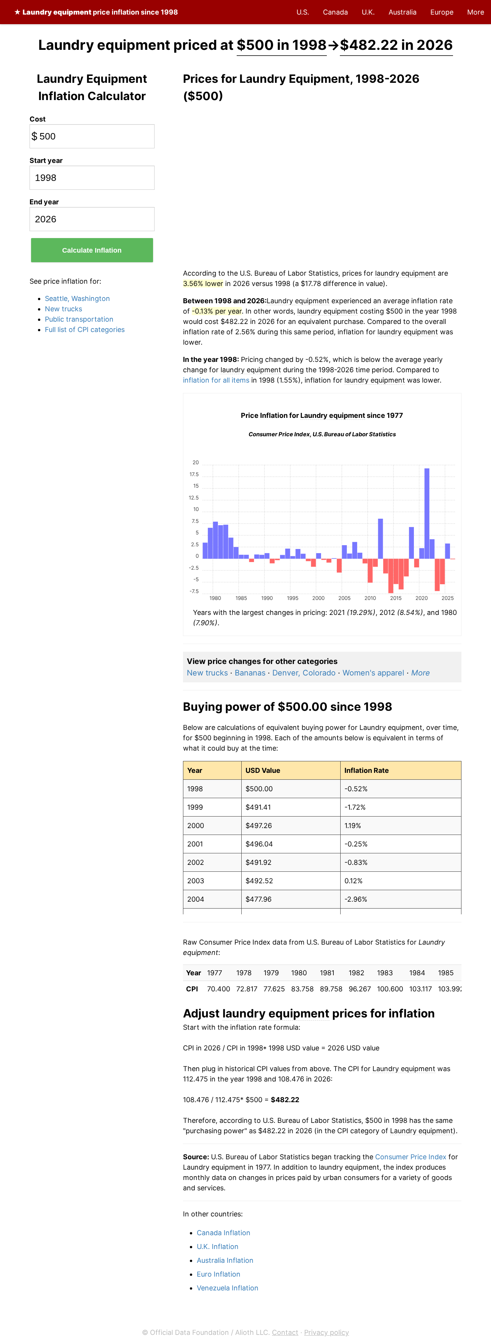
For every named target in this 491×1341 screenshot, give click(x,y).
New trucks (63, 309)
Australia (403, 12)
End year (44, 202)
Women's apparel (373, 672)
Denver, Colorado (304, 672)
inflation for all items (216, 380)
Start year (46, 160)
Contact (285, 1332)
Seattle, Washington (77, 298)
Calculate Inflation (92, 250)
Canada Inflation (223, 1233)
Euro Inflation (219, 1274)
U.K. (368, 12)
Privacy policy (326, 1332)
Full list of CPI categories (85, 329)
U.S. (303, 12)
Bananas (250, 672)
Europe (441, 12)
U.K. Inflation (218, 1246)
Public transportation (79, 319)
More (475, 12)
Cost (38, 119)
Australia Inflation (225, 1260)
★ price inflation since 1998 (96, 12)
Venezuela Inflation (228, 1288)
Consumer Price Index (411, 1157)
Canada (335, 12)
